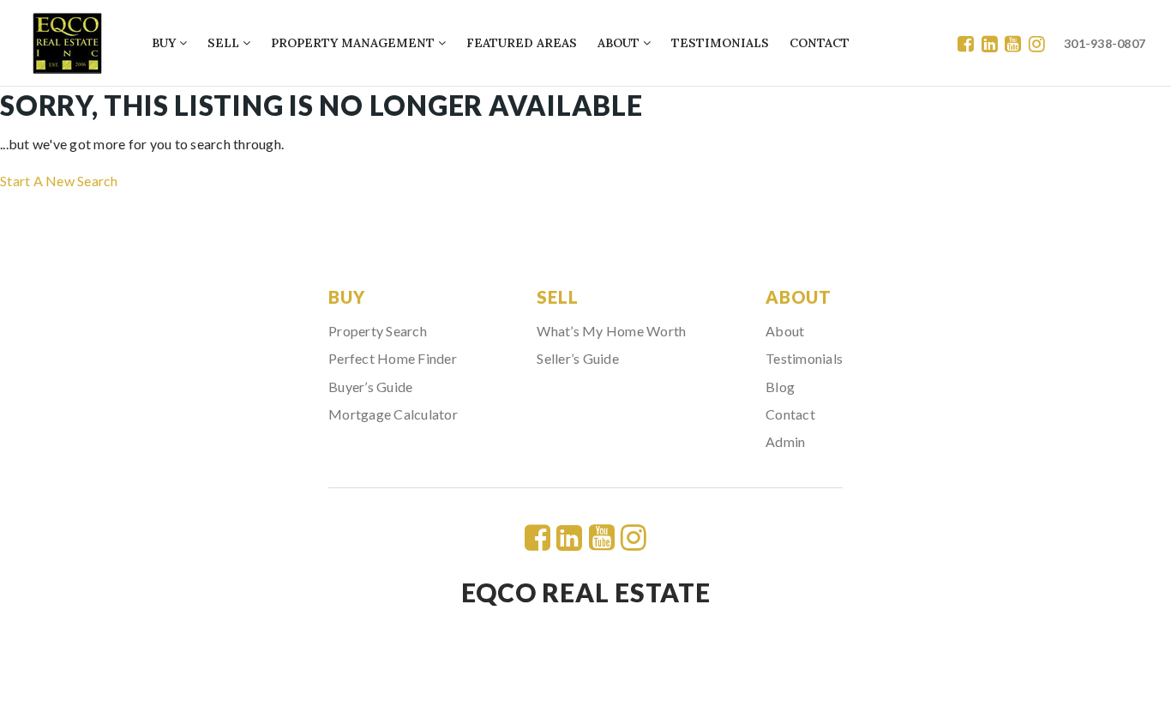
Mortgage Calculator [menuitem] (393, 414)
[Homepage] (67, 43)
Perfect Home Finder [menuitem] (392, 358)
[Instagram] (1037, 43)
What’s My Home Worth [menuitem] (611, 331)
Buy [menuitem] (165, 43)
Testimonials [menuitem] (720, 43)
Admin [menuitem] (785, 441)
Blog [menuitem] (780, 386)
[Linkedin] (990, 43)
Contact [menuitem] (820, 43)
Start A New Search (59, 180)
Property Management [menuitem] (354, 43)
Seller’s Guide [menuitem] (578, 358)
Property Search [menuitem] (377, 331)
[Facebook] (966, 43)
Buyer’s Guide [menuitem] (370, 386)
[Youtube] (1013, 43)
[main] (585, 139)
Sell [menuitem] (225, 43)
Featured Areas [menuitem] (521, 43)
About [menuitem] (620, 43)
